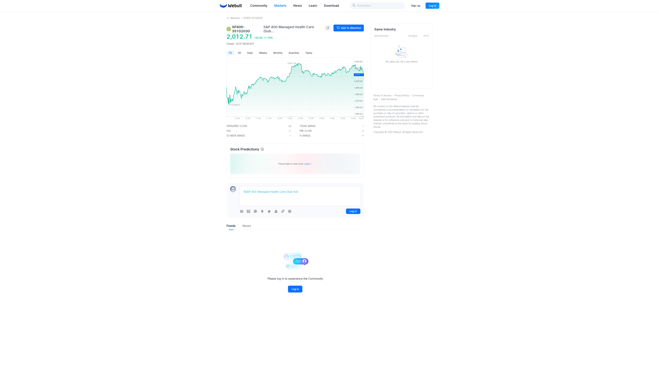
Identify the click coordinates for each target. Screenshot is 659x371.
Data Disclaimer (389, 99)
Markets (235, 17)
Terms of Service (382, 95)
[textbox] (300, 192)
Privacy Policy (402, 95)
